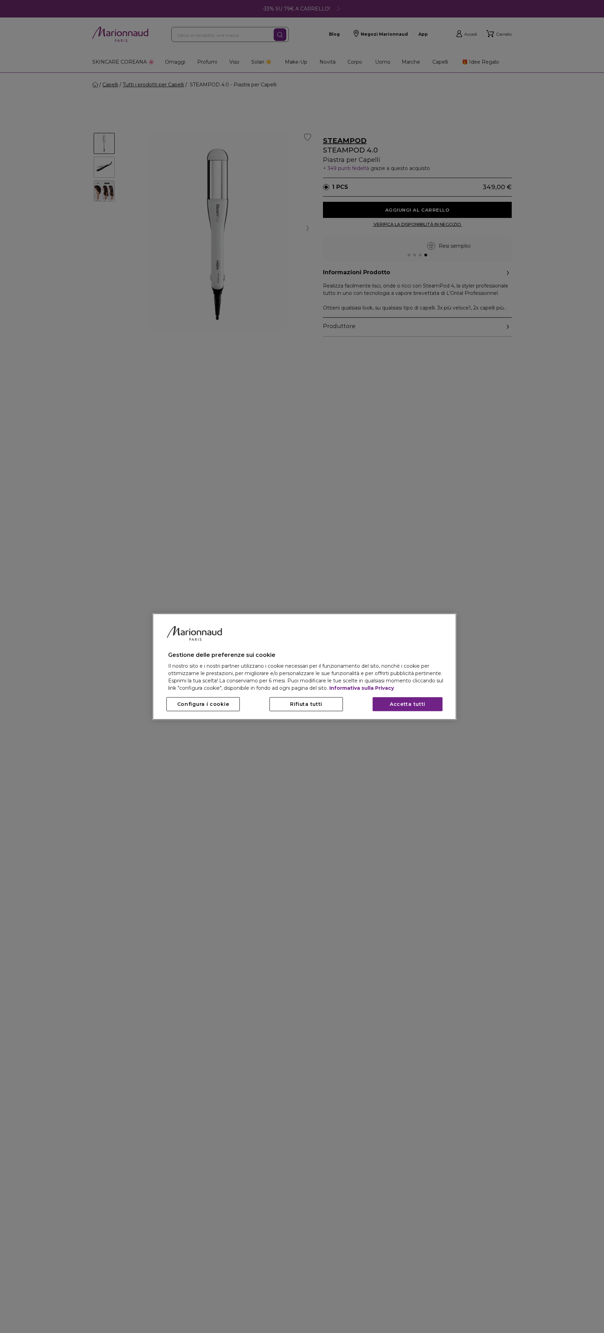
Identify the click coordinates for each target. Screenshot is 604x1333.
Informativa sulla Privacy (361, 688)
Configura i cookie (203, 704)
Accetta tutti (407, 704)
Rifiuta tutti (306, 704)
